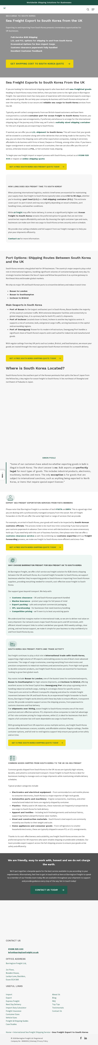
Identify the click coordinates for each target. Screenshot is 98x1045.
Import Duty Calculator (16, 1007)
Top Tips (56, 1004)
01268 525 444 (15, 949)
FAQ (54, 1001)
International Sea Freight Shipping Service (31, 1032)
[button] (93, 9)
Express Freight (13, 1001)
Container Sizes (13, 1014)
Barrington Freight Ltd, (16, 963)
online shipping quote (33, 159)
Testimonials (58, 1007)
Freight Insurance (13, 1011)
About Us (56, 994)
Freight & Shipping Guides (17, 1021)
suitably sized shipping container (73, 122)
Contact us (14, 238)
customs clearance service (20, 536)
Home (8, 1032)
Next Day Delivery (13, 1004)
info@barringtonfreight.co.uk (23, 952)
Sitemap (33, 1041)
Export (9, 997)
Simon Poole (49, 458)
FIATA (59, 509)
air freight (18, 212)
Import (9, 994)
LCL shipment (39, 132)
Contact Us (57, 1011)
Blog (54, 997)
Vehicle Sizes (11, 1017)
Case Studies (11, 1024)
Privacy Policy (42, 1041)
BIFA (68, 509)
